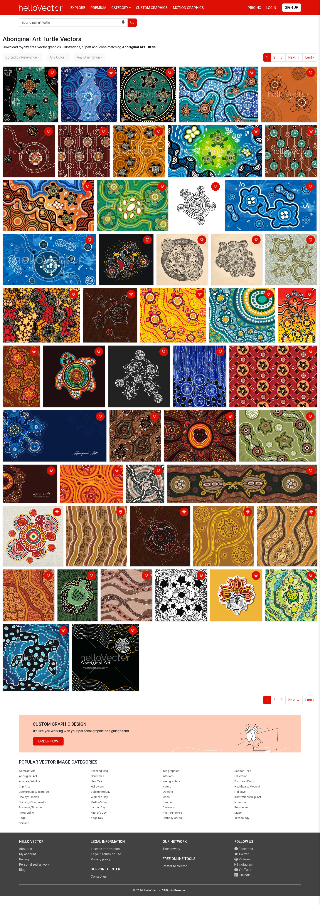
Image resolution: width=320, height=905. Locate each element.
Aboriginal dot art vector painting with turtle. (28, 73)
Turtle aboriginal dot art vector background (84, 471)
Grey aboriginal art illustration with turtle (180, 240)
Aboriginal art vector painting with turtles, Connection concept (266, 187)
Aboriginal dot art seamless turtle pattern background (271, 350)
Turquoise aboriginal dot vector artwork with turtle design (240, 294)
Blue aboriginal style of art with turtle (197, 352)
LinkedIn (244, 875)
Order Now (48, 741)
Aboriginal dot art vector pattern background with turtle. (291, 132)
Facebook (245, 849)
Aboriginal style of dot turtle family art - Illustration (288, 240)
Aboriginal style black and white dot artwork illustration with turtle (181, 578)
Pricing (254, 8)
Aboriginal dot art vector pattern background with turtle (83, 132)
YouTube (244, 870)
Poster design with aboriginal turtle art (33, 414)
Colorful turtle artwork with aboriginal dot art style (32, 512)
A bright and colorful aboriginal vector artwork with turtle (294, 297)
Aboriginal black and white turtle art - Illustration (137, 352)
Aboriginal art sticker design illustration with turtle (233, 576)
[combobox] (22, 57)
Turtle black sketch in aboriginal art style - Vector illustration (193, 189)
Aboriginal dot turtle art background (191, 414)
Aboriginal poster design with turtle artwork (26, 471)
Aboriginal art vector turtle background (33, 292)
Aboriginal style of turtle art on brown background (159, 512)
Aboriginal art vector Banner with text (102, 628)
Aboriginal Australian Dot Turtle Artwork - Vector (19, 355)
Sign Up (291, 7)
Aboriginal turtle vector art (260, 414)
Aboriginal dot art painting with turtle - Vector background (27, 132)
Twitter (243, 854)
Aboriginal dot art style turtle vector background (94, 512)
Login (271, 8)
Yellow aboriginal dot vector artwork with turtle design (172, 294)
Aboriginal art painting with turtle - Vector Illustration (43, 238)
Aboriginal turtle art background (134, 414)
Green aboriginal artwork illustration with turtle (285, 576)
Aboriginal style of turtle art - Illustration (122, 240)
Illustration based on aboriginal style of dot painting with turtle (34, 631)
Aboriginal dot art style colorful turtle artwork (72, 352)
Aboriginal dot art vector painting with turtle (87, 73)
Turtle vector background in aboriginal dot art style (286, 512)
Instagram (245, 864)
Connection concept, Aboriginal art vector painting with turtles (288, 73)
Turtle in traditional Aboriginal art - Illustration (73, 578)
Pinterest (245, 859)
